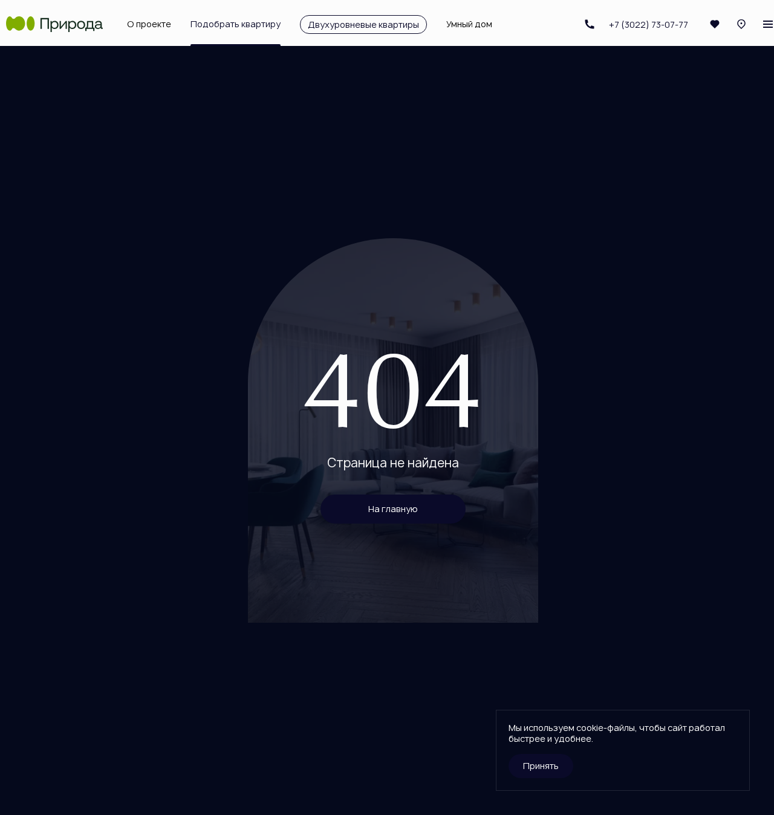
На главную (393, 509)
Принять (541, 765)
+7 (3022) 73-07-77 (632, 24)
